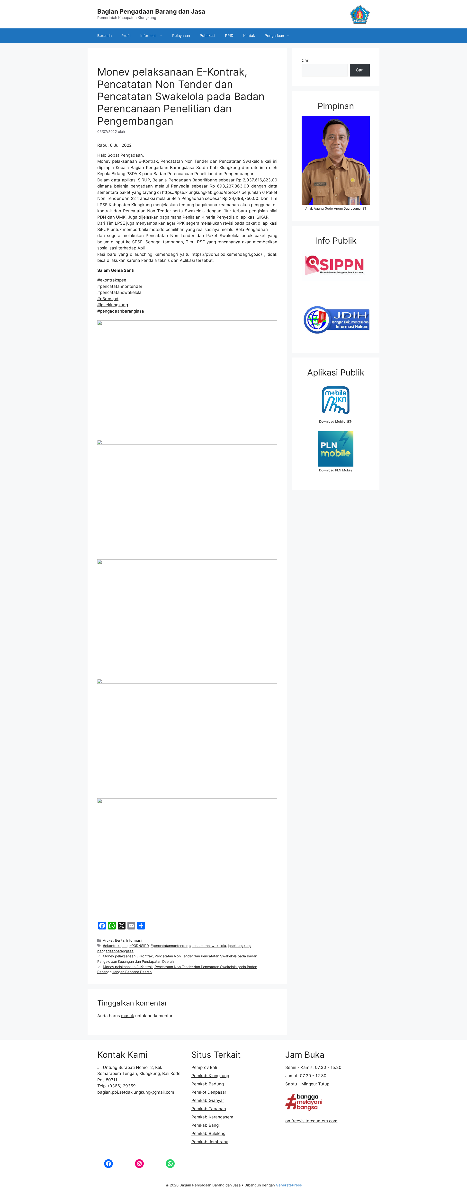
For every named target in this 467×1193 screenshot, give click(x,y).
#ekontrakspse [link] (111, 280)
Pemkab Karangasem (212, 1117)
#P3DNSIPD (139, 946)
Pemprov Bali (204, 1067)
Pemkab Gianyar (207, 1100)
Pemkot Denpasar (208, 1092)
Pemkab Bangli (206, 1125)
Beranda (104, 35)
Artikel (108, 940)
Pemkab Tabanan (208, 1108)
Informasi (148, 35)
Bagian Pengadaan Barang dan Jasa (151, 11)
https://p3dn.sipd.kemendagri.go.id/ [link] (227, 254)
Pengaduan (274, 35)
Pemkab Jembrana (209, 1141)
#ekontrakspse (115, 946)
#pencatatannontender (169, 946)
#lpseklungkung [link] (112, 304)
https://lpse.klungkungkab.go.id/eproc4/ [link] (201, 192)
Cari (305, 60)
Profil (126, 35)
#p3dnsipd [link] (107, 298)
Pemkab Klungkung (210, 1075)
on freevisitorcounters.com (311, 1120)
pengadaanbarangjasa (115, 951)
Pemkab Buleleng (208, 1133)
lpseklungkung (239, 946)
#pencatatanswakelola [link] (119, 292)
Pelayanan (181, 35)
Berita (119, 940)
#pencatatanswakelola (207, 946)
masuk (127, 1015)
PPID (229, 35)
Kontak (249, 35)
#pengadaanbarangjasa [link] (120, 311)
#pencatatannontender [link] (119, 286)
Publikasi (207, 35)
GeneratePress (289, 1185)
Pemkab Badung (207, 1084)
